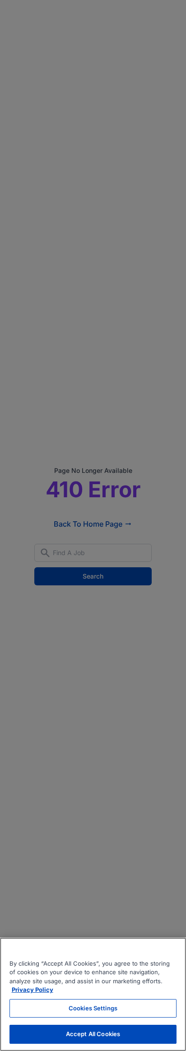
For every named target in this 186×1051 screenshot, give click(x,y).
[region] (93, 994)
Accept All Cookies (93, 1033)
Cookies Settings (93, 1008)
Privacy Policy (32, 989)
